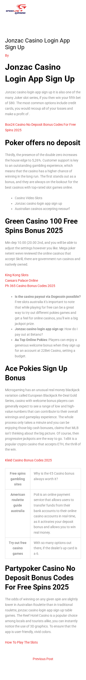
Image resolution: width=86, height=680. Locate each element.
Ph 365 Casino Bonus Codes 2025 (30, 286)
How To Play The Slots (21, 642)
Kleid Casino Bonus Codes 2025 (28, 460)
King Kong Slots (16, 275)
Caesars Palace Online (21, 280)
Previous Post (43, 659)
